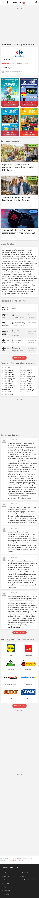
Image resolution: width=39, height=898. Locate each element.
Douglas (6, 894)
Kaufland (25, 873)
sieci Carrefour (14, 301)
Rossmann (7, 880)
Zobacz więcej (19, 358)
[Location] (8, 2)
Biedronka (7, 876)
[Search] (36, 2)
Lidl (5, 873)
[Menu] (3, 2)
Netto (23, 876)
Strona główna (4, 858)
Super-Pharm (8, 890)
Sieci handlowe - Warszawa (21, 858)
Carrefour (3, 861)
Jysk (5, 887)
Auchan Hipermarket (28, 880)
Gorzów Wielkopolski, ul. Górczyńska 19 (17, 333)
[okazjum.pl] (19, 2)
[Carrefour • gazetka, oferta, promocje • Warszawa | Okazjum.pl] (19, 53)
